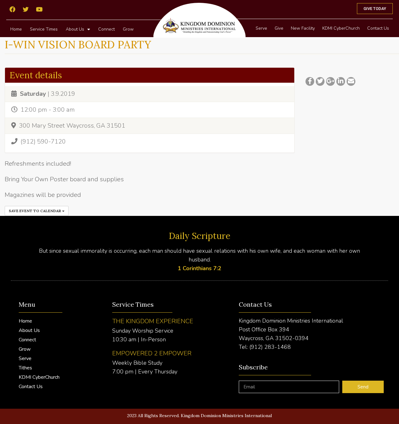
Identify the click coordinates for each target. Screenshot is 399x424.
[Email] (351, 81)
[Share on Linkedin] (340, 81)
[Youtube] (39, 9)
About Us (75, 29)
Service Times (44, 29)
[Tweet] (320, 81)
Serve (261, 28)
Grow (128, 29)
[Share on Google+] (330, 81)
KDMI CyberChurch (341, 28)
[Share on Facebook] (309, 81)
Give (279, 28)
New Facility (303, 28)
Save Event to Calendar (35, 210)
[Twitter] (25, 9)
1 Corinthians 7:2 (199, 268)
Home (16, 29)
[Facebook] (12, 9)
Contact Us (378, 28)
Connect (106, 29)
